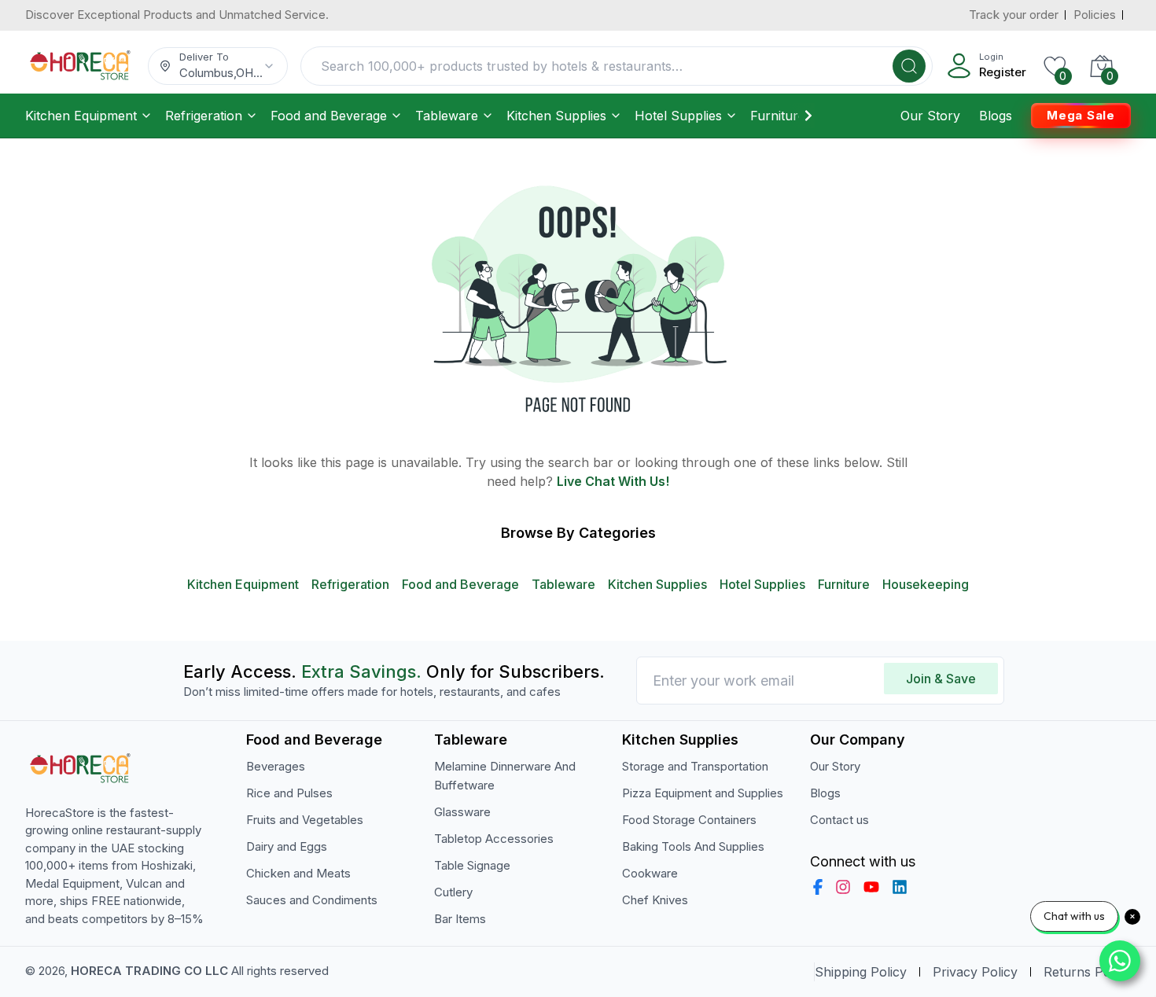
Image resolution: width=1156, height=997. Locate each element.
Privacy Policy (975, 972)
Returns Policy (1087, 972)
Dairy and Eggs (286, 846)
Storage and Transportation (695, 766)
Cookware (650, 873)
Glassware (462, 811)
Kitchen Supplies (556, 115)
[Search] (909, 66)
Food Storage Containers (689, 819)
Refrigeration (203, 115)
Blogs (995, 115)
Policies (1094, 14)
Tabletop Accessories (494, 838)
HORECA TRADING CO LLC (149, 970)
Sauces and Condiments (311, 899)
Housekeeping (925, 584)
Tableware (446, 115)
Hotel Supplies (678, 115)
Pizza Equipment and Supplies (702, 792)
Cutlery (453, 892)
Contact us (839, 819)
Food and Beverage (329, 115)
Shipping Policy (861, 972)
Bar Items (460, 918)
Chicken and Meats (298, 873)
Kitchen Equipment (81, 115)
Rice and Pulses (289, 792)
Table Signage (472, 865)
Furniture (777, 115)
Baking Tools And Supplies (693, 846)
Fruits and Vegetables (304, 819)
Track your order (1013, 14)
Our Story (930, 115)
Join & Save (941, 678)
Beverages (275, 766)
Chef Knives (655, 899)
